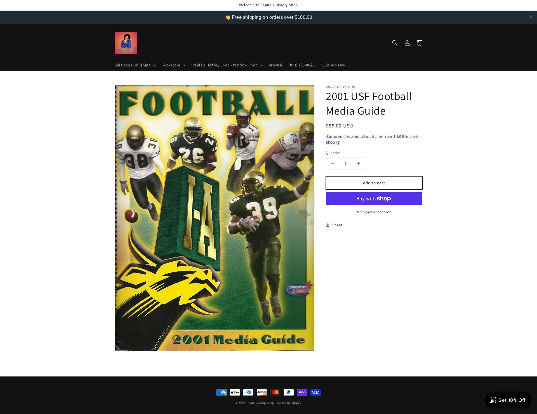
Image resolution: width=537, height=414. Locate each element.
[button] (134, 65)
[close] (531, 17)
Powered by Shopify (288, 403)
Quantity (333, 152)
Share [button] (337, 224)
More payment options (374, 212)
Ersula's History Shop (260, 403)
